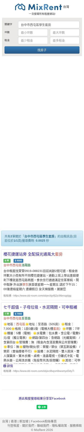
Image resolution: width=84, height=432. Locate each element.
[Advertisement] (42, 101)
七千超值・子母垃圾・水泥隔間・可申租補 (40, 307)
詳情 (9, 366)
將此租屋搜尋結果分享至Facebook (42, 398)
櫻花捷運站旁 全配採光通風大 (33, 254)
